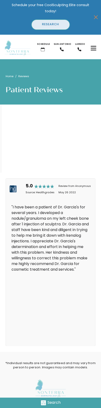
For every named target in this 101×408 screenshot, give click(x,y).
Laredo (80, 44)
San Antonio (62, 44)
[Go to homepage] (15, 48)
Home (9, 76)
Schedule (43, 44)
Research (50, 24)
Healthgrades (45, 192)
